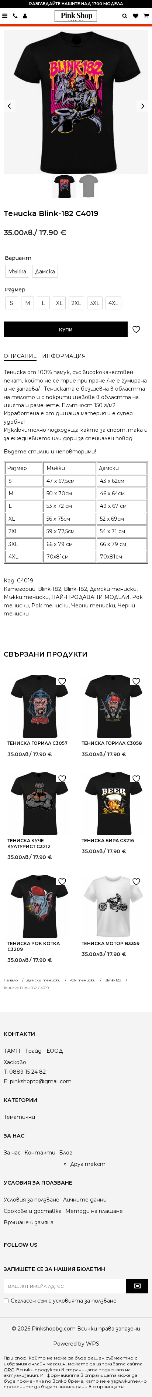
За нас (12, 1152)
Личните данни (85, 1199)
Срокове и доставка (33, 1211)
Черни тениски (93, 605)
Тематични (19, 1117)
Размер (15, 289)
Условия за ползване (31, 1199)
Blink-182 (49, 589)
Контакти (39, 1152)
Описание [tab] (20, 356)
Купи (66, 330)
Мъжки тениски (26, 597)
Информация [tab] (64, 356)
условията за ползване (85, 1300)
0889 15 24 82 (15, 16)
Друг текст (88, 1164)
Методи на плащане (94, 1211)
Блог (65, 1152)
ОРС (9, 1369)
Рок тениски (50, 605)
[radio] (17, 271)
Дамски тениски (113, 589)
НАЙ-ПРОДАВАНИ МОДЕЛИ (90, 597)
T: (6, 1072)
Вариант (18, 258)
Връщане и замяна (28, 1222)
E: (6, 1081)
